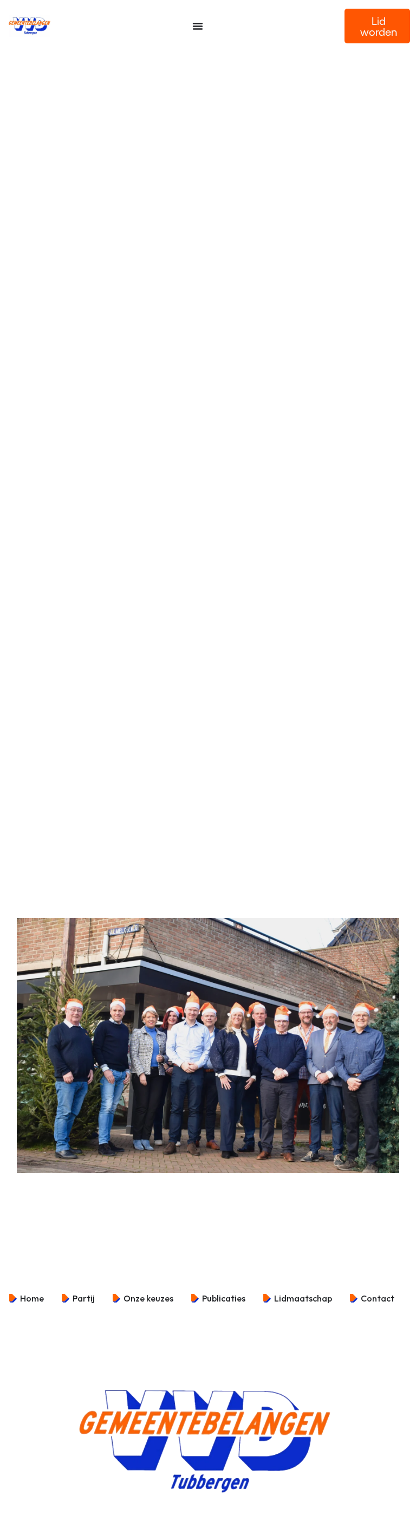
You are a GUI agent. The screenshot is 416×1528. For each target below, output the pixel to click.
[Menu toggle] (197, 26)
